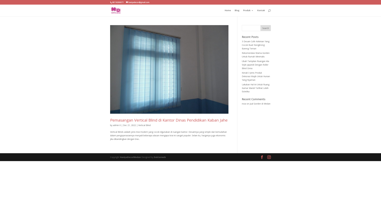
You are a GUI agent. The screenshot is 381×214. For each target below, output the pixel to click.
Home (228, 10)
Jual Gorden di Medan (260, 103)
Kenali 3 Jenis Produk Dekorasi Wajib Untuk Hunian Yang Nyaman (256, 76)
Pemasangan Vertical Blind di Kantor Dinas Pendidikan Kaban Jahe (169, 120)
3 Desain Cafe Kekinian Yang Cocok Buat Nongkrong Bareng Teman (255, 45)
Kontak (261, 10)
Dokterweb (160, 157)
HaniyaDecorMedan (130, 157)
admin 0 (117, 125)
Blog (237, 10)
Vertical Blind (144, 125)
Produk (246, 10)
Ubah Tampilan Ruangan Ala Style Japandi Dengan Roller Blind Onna (255, 65)
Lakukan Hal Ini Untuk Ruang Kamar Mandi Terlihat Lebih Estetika (255, 88)
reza (244, 103)
